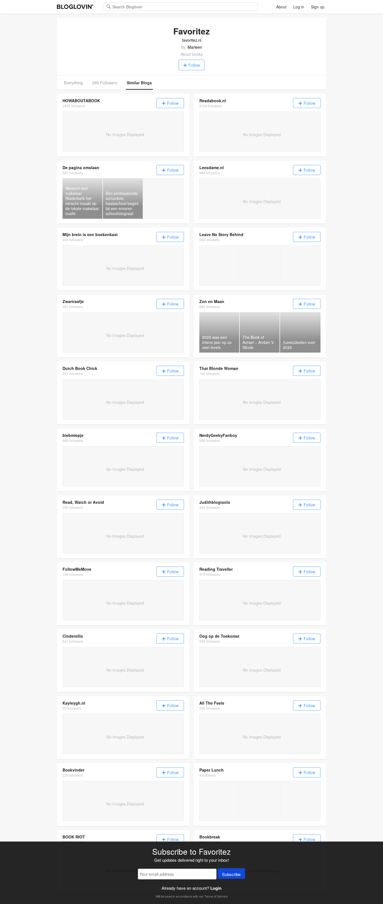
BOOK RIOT (74, 837)
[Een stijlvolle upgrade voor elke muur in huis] (219, 265)
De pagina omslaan (81, 167)
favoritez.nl (191, 40)
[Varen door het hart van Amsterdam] (260, 265)
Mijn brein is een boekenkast (90, 234)
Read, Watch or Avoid (83, 502)
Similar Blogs (139, 82)
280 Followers (104, 82)
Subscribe (231, 874)
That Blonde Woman (218, 368)
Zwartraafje (73, 301)
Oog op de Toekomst (219, 636)
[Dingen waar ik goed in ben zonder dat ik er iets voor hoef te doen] (219, 801)
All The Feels (211, 703)
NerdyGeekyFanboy (218, 435)
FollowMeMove (77, 569)
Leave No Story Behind (221, 234)
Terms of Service (216, 896)
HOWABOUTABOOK (81, 100)
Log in (298, 7)
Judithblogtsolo (214, 502)
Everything (73, 82)
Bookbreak (209, 837)
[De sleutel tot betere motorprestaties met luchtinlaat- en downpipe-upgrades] (300, 265)
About (281, 7)
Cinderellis (73, 636)
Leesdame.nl (211, 167)
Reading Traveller (216, 569)
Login (216, 888)
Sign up (317, 7)
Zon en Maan (211, 301)
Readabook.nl (212, 100)
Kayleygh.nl (74, 703)
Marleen (195, 47)
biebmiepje (73, 435)
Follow (194, 65)
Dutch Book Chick (80, 368)
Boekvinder (73, 770)
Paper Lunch (211, 770)
